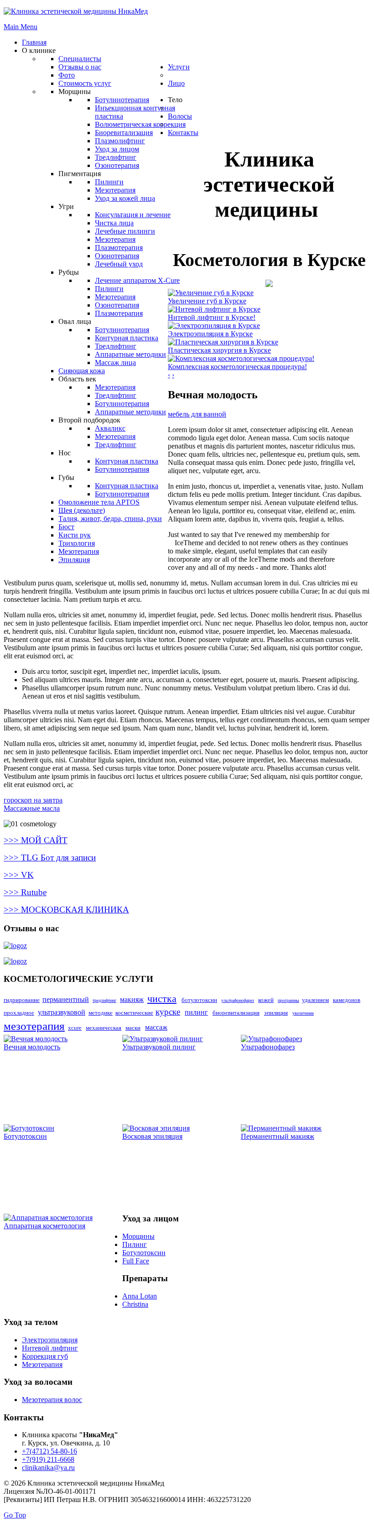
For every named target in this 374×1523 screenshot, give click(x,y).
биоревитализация (236, 1012)
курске (168, 1012)
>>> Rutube (25, 892)
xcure (75, 1027)
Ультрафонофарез (268, 1047)
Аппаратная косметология (44, 1226)
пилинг (196, 1012)
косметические (134, 1012)
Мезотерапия (42, 1364)
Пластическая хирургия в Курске (219, 350)
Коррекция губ (45, 1356)
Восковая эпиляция (152, 1136)
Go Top (15, 1515)
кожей (266, 999)
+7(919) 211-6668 (48, 1459)
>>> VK (19, 875)
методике (100, 1012)
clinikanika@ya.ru (48, 1467)
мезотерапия (34, 1026)
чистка (162, 998)
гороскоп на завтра (33, 800)
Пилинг (134, 1244)
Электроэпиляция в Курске (210, 334)
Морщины (138, 1236)
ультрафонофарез (237, 1000)
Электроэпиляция (50, 1340)
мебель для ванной (197, 414)
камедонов (346, 999)
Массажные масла (32, 808)
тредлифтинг (104, 1000)
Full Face (135, 1261)
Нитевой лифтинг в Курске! (211, 317)
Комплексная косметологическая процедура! (237, 366)
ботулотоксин (199, 999)
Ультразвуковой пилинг (159, 1047)
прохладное (19, 1012)
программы (288, 1000)
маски (132, 1027)
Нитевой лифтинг (50, 1348)
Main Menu (20, 27)
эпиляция (276, 1012)
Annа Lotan (139, 1296)
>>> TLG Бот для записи (50, 857)
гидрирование (22, 999)
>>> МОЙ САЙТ (36, 840)
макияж (132, 999)
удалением (315, 999)
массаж (156, 1027)
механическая (103, 1027)
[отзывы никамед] (15, 945)
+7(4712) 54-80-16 (49, 1451)
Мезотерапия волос (52, 1399)
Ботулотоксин (25, 1136)
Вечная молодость (32, 1047)
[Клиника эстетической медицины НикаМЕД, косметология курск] (269, 284)
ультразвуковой (61, 1012)
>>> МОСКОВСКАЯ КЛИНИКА (66, 909)
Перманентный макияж (277, 1136)
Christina (135, 1304)
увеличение (303, 1013)
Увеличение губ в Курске (207, 301)
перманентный (65, 999)
